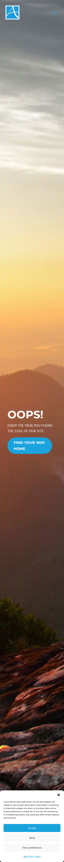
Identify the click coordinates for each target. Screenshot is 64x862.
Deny (32, 838)
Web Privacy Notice (32, 856)
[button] (58, 795)
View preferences (32, 847)
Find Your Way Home (29, 445)
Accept (32, 828)
